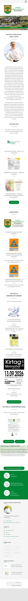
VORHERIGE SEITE (9, 441)
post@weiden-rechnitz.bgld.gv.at (12, 522)
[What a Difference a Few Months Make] (7, 566)
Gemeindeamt (8, 549)
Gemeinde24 (18, 582)
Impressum (8, 534)
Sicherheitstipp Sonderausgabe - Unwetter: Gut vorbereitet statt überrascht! (14, 255)
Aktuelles (17, 546)
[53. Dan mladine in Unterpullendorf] (14, 340)
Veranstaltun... (8, 555)
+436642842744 (8, 520)
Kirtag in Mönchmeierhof (14, 388)
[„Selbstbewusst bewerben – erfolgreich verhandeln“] (14, 164)
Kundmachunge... (9, 546)
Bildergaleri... (8, 552)
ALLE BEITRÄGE (14, 202)
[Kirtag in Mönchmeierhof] (14, 372)
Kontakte (15, 549)
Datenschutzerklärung (16, 585)
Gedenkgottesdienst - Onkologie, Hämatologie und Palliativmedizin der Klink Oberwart (14, 195)
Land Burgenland (9, 530)
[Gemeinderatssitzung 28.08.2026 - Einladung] (14, 223)
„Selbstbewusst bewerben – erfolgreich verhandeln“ (17, 573)
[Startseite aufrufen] (14, 9)
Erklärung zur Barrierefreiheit (12, 536)
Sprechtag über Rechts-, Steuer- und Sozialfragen (16, 565)
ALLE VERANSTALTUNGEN (14, 401)
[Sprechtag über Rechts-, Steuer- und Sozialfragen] (14, 142)
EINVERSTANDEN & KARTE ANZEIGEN (14, 468)
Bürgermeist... (17, 552)
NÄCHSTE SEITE (19, 441)
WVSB (7, 532)
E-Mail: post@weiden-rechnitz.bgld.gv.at (15, 493)
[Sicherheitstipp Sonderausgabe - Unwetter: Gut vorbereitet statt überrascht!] (14, 244)
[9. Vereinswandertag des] (14, 311)
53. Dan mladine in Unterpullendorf (14, 349)
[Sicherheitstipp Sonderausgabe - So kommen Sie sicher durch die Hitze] (14, 271)
